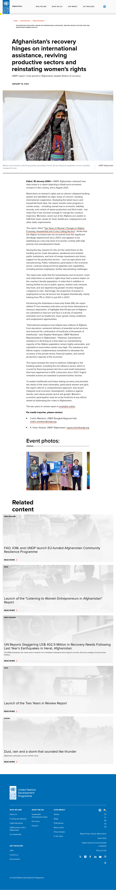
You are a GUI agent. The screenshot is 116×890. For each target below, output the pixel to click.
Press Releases (38, 21)
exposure (105, 857)
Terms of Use (101, 850)
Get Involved (88, 6)
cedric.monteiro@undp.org (43, 421)
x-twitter (80, 857)
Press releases (59, 832)
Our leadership (15, 834)
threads (105, 862)
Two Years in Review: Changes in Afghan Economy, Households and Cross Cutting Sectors (55, 229)
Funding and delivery (18, 819)
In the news (58, 836)
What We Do (57, 6)
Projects (35, 826)
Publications (58, 823)
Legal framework (16, 823)
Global (104, 6)
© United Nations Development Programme (27, 877)
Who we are (41, 6)
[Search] (105, 818)
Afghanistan (17, 6)
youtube (100, 857)
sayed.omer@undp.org (78, 427)
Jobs (11, 850)
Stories (56, 814)
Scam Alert (102, 838)
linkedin (95, 857)
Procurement (15, 859)
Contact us (14, 855)
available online (67, 406)
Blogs (56, 819)
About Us (13, 814)
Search (109, 6)
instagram (85, 857)
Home (15, 21)
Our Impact (73, 6)
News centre (59, 827)
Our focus (35, 821)
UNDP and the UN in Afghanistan (18, 828)
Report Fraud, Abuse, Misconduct (93, 833)
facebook (90, 857)
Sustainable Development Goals (39, 815)
